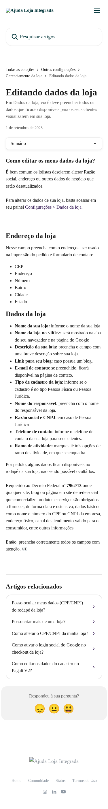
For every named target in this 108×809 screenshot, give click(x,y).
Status (60, 780)
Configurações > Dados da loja (53, 207)
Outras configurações (58, 69)
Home (16, 780)
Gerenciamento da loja (24, 76)
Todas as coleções (20, 69)
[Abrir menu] (97, 10)
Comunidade (38, 780)
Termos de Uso (84, 780)
